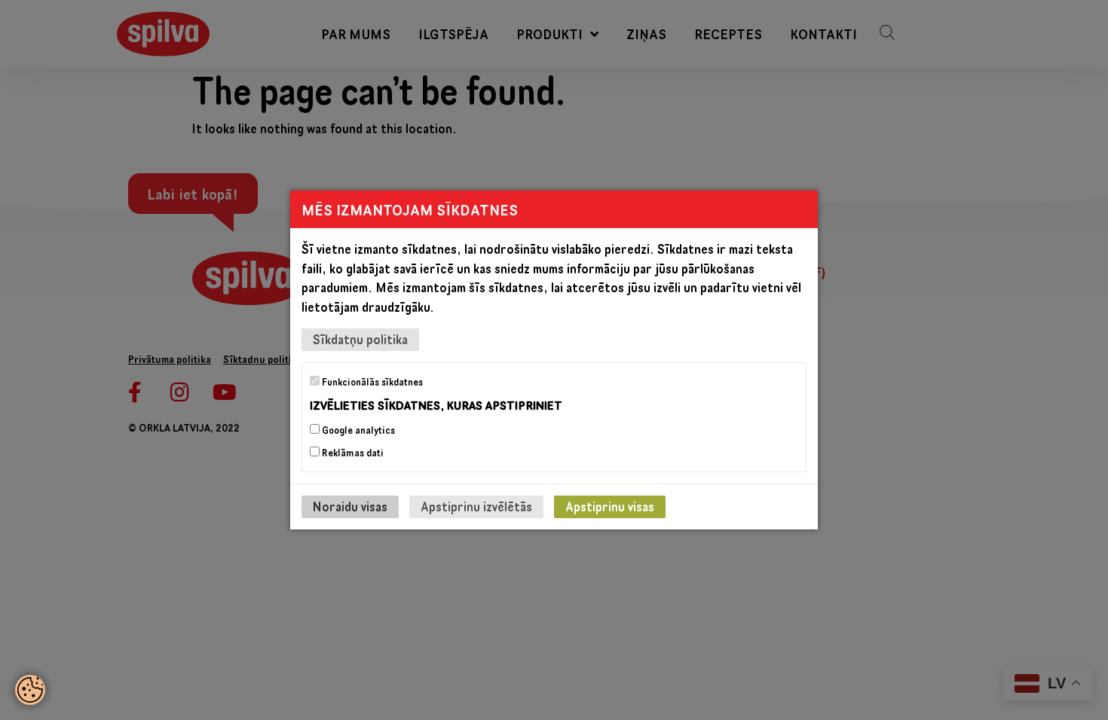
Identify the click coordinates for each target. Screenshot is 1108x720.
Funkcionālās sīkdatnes (371, 382)
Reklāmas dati (352, 453)
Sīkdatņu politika (360, 339)
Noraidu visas (350, 506)
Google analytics (357, 430)
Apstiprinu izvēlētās (476, 506)
